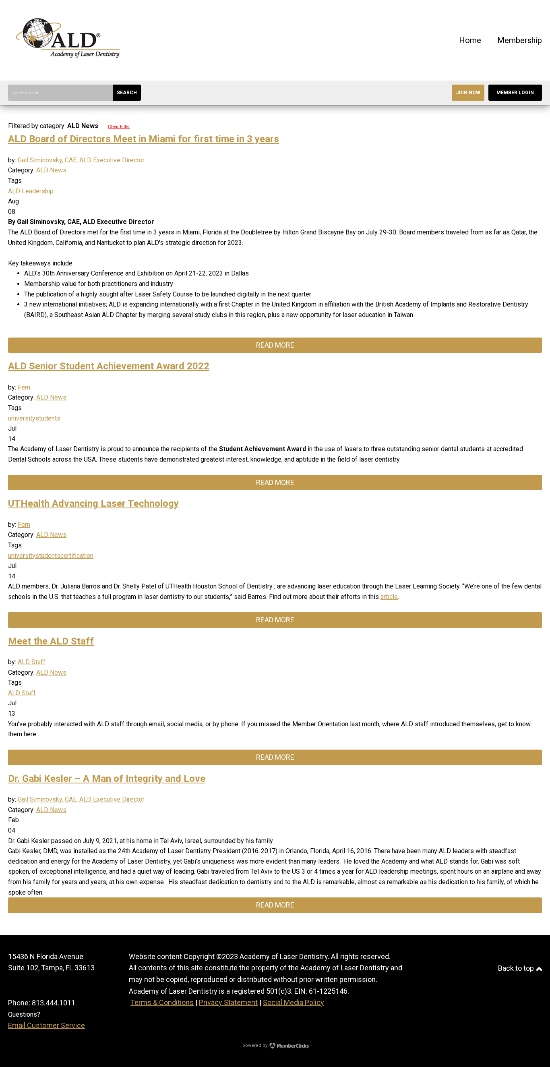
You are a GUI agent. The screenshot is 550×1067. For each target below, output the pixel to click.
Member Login (515, 92)
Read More (275, 345)
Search (127, 92)
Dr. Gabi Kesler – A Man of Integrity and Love (106, 778)
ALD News (51, 170)
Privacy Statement (228, 1002)
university (21, 418)
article (389, 597)
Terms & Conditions (162, 1002)
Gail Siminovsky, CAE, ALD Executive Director (81, 160)
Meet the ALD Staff (51, 641)
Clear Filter (119, 126)
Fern (24, 387)
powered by (255, 1045)
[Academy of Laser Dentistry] (68, 68)
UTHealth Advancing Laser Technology (93, 503)
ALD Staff (31, 662)
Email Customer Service (46, 1025)
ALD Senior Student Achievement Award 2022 (108, 366)
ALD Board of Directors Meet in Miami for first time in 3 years (143, 139)
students (47, 418)
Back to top (517, 968)
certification (76, 555)
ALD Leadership (31, 191)
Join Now (468, 92)
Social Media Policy (293, 1002)
